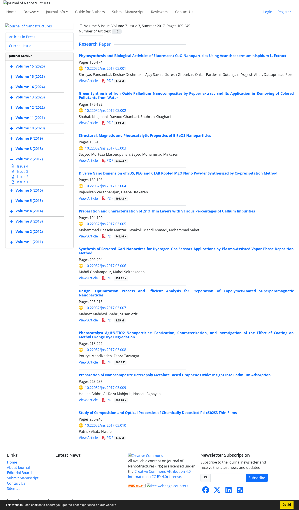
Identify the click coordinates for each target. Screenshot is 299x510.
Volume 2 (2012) (29, 231)
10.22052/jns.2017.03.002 (105, 110)
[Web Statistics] (137, 485)
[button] (118, 505)
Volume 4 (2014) (29, 211)
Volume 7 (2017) (29, 159)
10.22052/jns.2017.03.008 (105, 349)
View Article (88, 80)
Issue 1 (22, 182)
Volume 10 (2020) (30, 128)
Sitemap (14, 488)
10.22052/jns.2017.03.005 (105, 223)
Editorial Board (19, 472)
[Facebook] (206, 491)
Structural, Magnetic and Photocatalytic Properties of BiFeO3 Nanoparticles (145, 135)
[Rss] (240, 491)
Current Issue (20, 45)
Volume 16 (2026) (30, 66)
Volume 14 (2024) (30, 87)
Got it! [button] (287, 504)
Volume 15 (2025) (30, 76)
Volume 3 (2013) (29, 221)
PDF (115, 80)
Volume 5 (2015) (29, 200)
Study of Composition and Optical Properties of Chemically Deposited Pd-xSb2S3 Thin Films (158, 412)
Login (267, 11)
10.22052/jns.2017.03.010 (105, 425)
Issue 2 (22, 176)
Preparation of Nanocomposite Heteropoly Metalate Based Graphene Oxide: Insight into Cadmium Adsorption (175, 375)
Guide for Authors (90, 11)
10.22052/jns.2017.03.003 (105, 148)
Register (284, 11)
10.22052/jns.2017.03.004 (105, 186)
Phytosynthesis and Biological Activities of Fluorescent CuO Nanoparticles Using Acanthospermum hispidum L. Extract (182, 55)
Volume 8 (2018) (29, 148)
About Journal (18, 467)
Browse (30, 11)
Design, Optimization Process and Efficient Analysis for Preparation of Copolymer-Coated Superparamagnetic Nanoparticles (186, 293)
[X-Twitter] (217, 491)
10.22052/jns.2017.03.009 (105, 387)
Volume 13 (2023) (30, 97)
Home (11, 11)
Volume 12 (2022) (30, 107)
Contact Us (184, 11)
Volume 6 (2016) (29, 190)
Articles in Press (22, 36)
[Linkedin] (228, 491)
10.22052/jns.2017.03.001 (105, 68)
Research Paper (95, 44)
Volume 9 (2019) (29, 138)
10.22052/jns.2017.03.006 (105, 265)
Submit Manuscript (128, 11)
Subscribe (257, 477)
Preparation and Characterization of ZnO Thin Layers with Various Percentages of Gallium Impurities (167, 211)
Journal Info (55, 11)
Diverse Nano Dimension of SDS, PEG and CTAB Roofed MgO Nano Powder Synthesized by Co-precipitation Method (178, 173)
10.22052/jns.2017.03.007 (105, 307)
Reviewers (159, 11)
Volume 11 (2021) (30, 118)
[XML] (193, 25)
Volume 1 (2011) (29, 242)
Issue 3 (22, 171)
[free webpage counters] (167, 485)
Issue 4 (22, 166)
